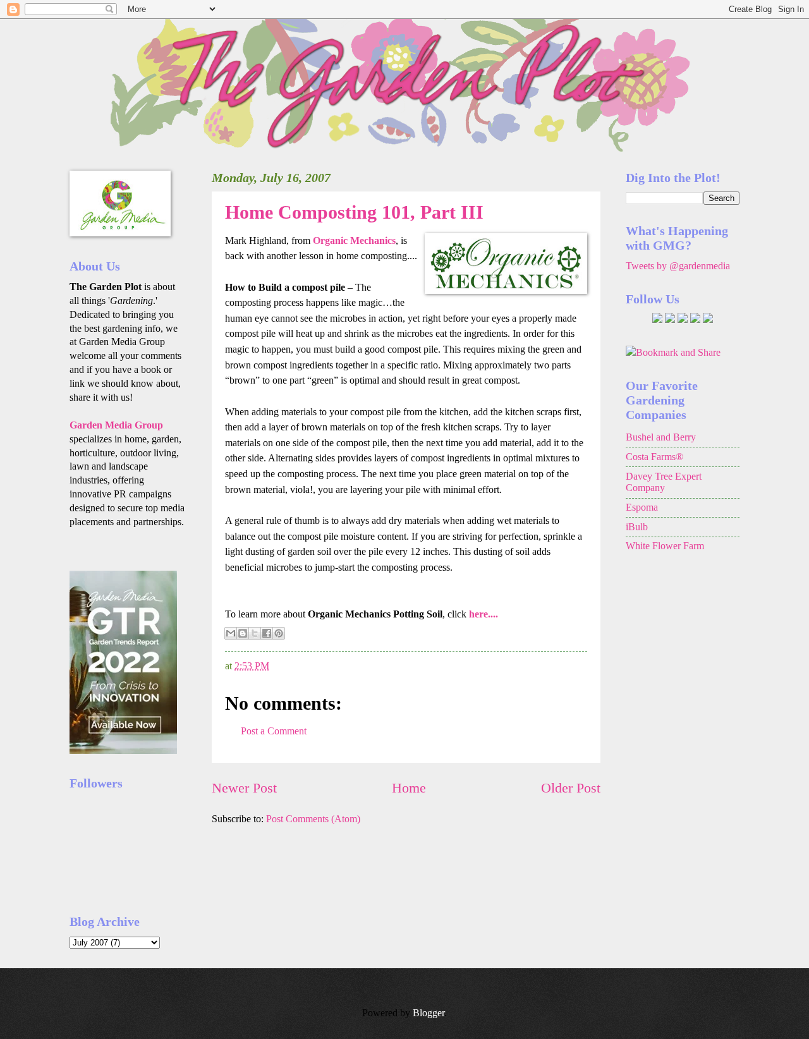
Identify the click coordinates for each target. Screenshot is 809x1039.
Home (409, 788)
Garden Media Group (116, 425)
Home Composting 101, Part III (354, 212)
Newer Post (244, 788)
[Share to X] (254, 633)
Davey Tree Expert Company (664, 482)
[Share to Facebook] (266, 633)
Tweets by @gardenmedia (678, 265)
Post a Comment (274, 731)
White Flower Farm (665, 545)
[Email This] (230, 633)
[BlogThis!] (242, 633)
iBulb (637, 526)
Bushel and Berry (661, 437)
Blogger (428, 1012)
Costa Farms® (654, 456)
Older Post (570, 788)
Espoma (642, 507)
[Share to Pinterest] (278, 633)
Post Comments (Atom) (313, 818)
